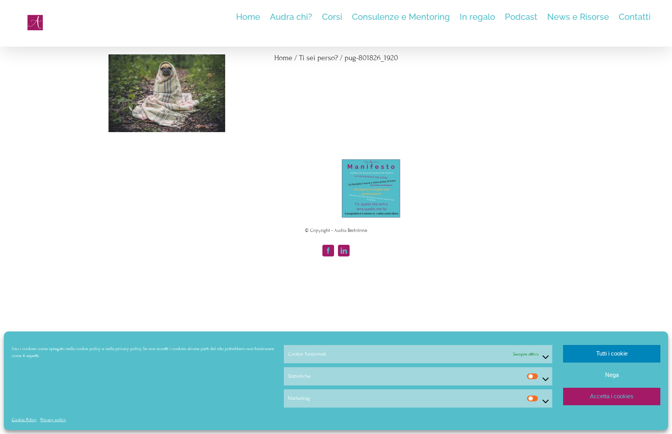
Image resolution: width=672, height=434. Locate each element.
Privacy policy (53, 419)
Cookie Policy (24, 419)
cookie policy (88, 348)
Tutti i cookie (612, 353)
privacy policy (128, 348)
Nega (612, 374)
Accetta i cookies (612, 396)
